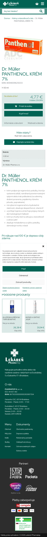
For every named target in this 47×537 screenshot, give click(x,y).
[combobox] (21, 11)
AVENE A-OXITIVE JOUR (33, 318)
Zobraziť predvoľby (23, 282)
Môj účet (8, 433)
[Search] (42, 11)
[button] (43, 246)
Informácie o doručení (13, 123)
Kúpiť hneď (23, 113)
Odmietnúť (23, 275)
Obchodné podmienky (24, 429)
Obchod (8, 429)
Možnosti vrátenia (35, 123)
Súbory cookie (21, 451)
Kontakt (8, 446)
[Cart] (37, 3)
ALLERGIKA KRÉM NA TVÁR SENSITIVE (11, 318)
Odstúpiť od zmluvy (23, 442)
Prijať (23, 269)
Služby (7, 442)
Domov (7, 18)
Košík (7, 438)
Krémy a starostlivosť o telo (22, 18)
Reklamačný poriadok (24, 438)
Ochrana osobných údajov (26, 446)
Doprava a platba (22, 433)
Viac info (17, 330)
